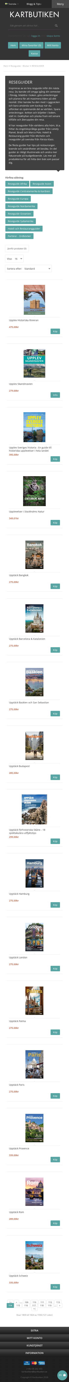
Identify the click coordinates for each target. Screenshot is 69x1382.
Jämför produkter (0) (17, 248)
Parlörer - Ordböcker (19, 236)
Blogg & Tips (34, 3)
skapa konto (53, 35)
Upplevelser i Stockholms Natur (26, 511)
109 (26, 1302)
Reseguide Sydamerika (20, 221)
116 (26, 1305)
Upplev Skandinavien (21, 383)
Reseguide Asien (42, 183)
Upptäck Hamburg (19, 893)
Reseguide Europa (18, 198)
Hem (6, 65)
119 (49, 1305)
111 (42, 1302)
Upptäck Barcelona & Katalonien (27, 638)
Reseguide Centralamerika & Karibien (29, 191)
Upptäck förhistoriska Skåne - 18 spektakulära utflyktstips (27, 831)
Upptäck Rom (16, 1212)
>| (34, 1308)
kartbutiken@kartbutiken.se (34, 1371)
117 (34, 1305)
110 (34, 1302)
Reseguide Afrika (17, 183)
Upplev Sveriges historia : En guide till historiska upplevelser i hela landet (30, 449)
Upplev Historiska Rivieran (24, 320)
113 (58, 1302)
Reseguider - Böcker (20, 65)
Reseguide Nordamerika (21, 206)
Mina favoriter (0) (31, 45)
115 (18, 1305)
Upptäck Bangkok (18, 575)
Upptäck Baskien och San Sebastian (29, 702)
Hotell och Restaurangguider (24, 228)
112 (50, 1302)
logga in (35, 35)
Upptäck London (18, 957)
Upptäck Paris (16, 1084)
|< (10, 1302)
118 (42, 1305)
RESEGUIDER (38, 65)
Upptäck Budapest (19, 766)
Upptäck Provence (19, 1148)
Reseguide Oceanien (19, 213)
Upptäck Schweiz (18, 1275)
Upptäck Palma (17, 1021)
